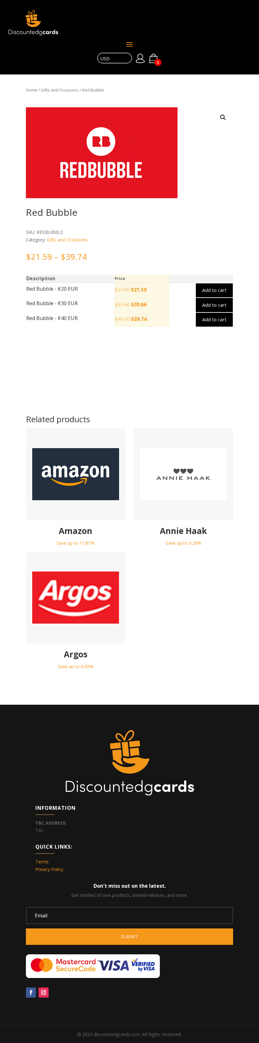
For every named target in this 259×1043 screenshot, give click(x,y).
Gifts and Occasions (60, 90)
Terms (42, 862)
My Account (140, 58)
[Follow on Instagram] (44, 992)
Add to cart (214, 290)
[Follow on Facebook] (31, 992)
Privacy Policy (49, 869)
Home (31, 90)
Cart (158, 61)
